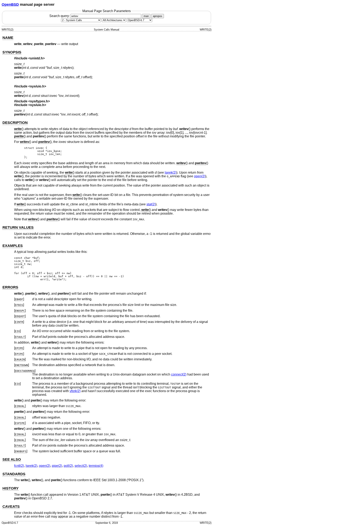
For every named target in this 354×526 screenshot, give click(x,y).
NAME (7, 38)
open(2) (199, 176)
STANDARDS (13, 474)
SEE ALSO (11, 459)
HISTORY (10, 488)
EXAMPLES (12, 246)
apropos (157, 16)
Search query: (59, 16)
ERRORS (10, 287)
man (146, 16)
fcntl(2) (19, 465)
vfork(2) (75, 391)
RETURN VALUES (18, 227)
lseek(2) (170, 172)
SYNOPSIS (11, 52)
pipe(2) (57, 465)
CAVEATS (11, 507)
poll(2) (68, 465)
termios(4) (96, 465)
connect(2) (178, 374)
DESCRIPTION (15, 123)
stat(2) (150, 204)
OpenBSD (10, 4)
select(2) (81, 465)
